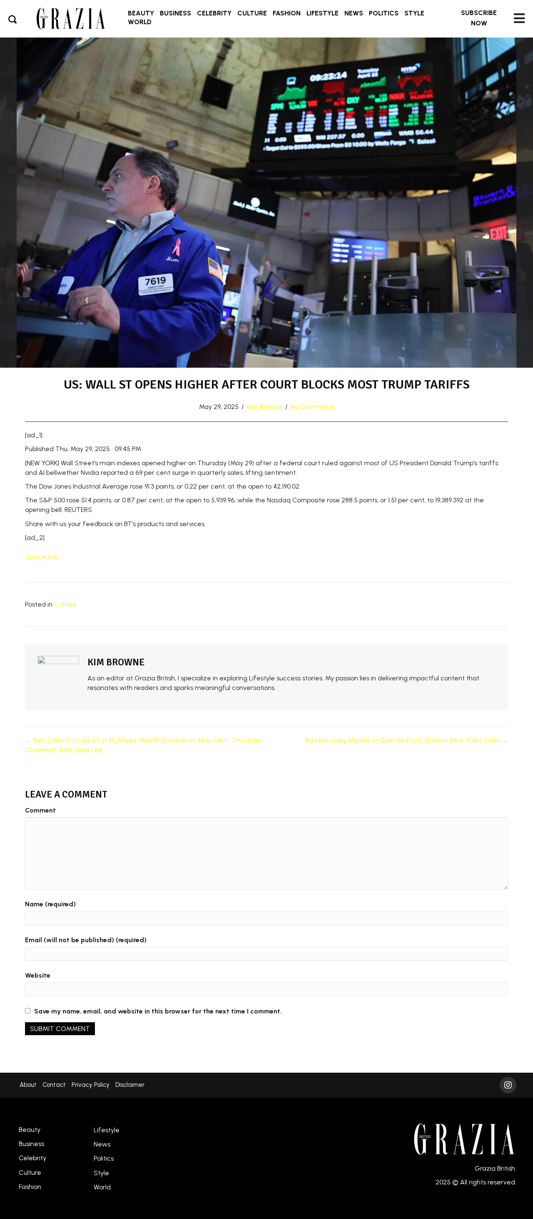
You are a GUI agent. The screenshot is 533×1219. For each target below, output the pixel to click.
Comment (40, 810)
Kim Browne (264, 407)
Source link (41, 557)
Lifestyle (107, 1130)
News (102, 1144)
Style (101, 1173)
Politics (104, 1158)
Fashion (30, 1187)
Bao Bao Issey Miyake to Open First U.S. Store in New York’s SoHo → (406, 740)
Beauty (29, 1130)
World (102, 1187)
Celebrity (32, 1158)
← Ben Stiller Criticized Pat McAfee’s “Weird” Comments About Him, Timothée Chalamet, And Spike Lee (143, 745)
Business (31, 1144)
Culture (65, 604)
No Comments (312, 407)
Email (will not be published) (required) (86, 940)
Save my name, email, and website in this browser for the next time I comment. (158, 1011)
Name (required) (50, 904)
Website (37, 975)
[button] (479, 18)
